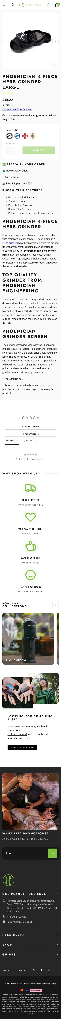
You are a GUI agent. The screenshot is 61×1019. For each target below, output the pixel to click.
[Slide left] (5, 41)
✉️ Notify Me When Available (17, 109)
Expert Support (30, 558)
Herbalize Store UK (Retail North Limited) (26, 983)
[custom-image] (8, 885)
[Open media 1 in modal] (30, 41)
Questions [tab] (28, 440)
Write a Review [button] (32, 426)
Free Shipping (30, 500)
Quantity (10, 143)
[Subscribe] (52, 853)
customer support (17, 734)
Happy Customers (30, 587)
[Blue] (17, 136)
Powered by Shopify (48, 983)
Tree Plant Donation (31, 529)
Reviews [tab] (10, 440)
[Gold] (33, 136)
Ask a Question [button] (32, 433)
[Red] (25, 136)
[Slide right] (55, 41)
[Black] (9, 136)
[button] (4, 5)
